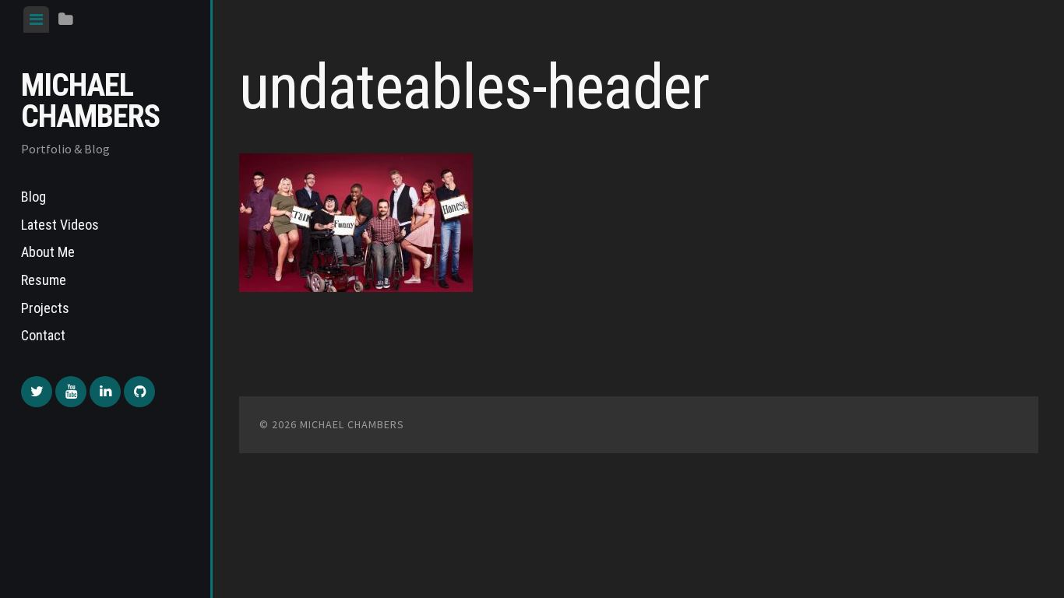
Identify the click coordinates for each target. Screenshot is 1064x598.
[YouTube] (70, 391)
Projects (45, 308)
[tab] (36, 19)
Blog (33, 196)
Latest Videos (60, 224)
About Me (48, 252)
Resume (43, 280)
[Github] (139, 391)
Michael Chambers (90, 101)
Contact (43, 335)
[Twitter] (36, 391)
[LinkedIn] (105, 391)
